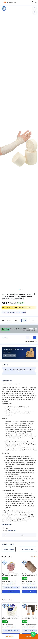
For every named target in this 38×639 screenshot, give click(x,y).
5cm (24, 320)
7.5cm (32, 320)
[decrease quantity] (27, 337)
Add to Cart (9, 636)
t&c (19, 372)
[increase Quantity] (34, 337)
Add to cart (11, 592)
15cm (16, 320)
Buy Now (28, 636)
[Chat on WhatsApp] (33, 634)
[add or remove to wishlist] (34, 12)
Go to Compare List (27, 549)
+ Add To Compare (8, 549)
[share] (34, 8)
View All (33, 556)
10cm (8, 320)
